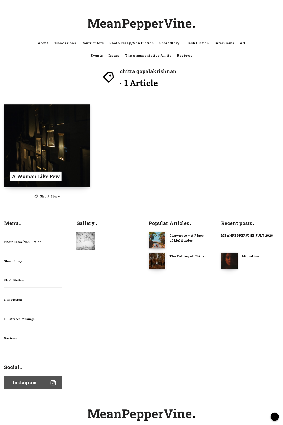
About (43, 43)
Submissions (65, 43)
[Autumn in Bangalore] (85, 241)
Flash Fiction (197, 43)
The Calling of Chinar (187, 256)
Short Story (169, 43)
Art (243, 43)
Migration (250, 256)
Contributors (92, 43)
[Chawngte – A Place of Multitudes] (157, 240)
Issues (114, 55)
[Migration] (229, 261)
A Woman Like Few (36, 176)
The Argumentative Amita (148, 55)
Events (97, 55)
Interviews (224, 43)
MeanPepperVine (139, 23)
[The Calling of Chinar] (157, 261)
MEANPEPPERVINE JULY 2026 (247, 235)
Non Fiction (13, 299)
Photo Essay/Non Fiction (131, 43)
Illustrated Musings (19, 319)
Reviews (184, 55)
